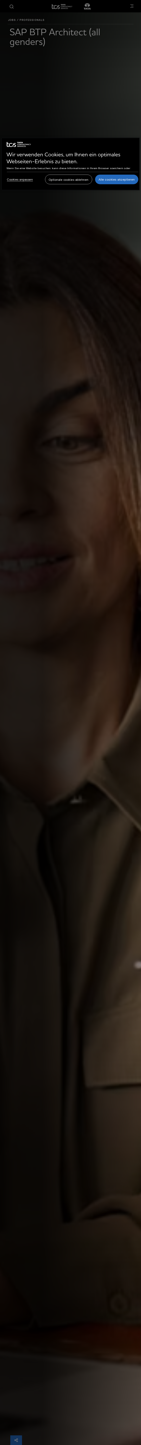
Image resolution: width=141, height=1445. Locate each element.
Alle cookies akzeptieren (117, 179)
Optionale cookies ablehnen (69, 179)
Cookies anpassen (20, 179)
